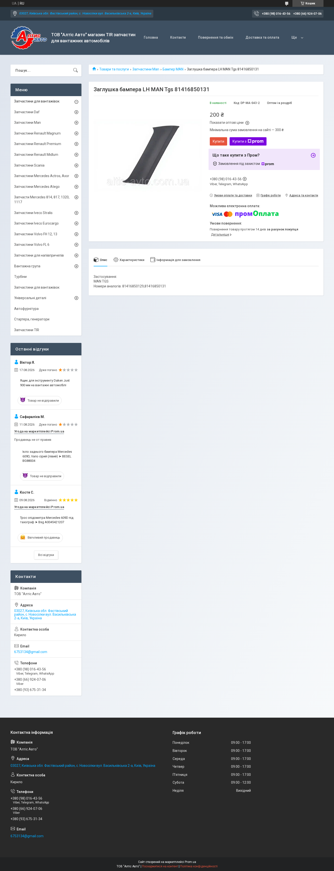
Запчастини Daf (27, 112)
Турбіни (20, 277)
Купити (218, 141)
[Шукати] (75, 70)
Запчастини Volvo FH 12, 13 (35, 234)
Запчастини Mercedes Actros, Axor (41, 176)
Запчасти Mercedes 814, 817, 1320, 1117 (41, 199)
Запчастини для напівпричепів (39, 255)
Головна (151, 37)
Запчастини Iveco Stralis (33, 213)
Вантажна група (27, 266)
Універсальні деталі (30, 298)
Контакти (178, 37)
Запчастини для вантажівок (36, 101)
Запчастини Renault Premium (37, 144)
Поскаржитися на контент (160, 866)
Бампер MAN (173, 69)
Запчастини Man (146, 69)
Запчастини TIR (26, 330)
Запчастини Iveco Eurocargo (36, 223)
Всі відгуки (46, 555)
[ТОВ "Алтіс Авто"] (29, 38)
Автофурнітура (26, 309)
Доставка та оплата (262, 37)
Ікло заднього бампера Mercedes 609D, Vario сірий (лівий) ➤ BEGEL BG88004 (47, 456)
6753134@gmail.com (30, 652)
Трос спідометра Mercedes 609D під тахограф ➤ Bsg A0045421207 (46, 520)
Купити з (239, 141)
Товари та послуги (114, 69)
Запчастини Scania (29, 165)
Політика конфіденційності (199, 866)
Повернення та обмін (215, 37)
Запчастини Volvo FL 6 (31, 245)
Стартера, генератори (31, 319)
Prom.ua (190, 862)
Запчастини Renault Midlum (36, 155)
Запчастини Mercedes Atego (37, 187)
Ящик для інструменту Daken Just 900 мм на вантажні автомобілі (45, 383)
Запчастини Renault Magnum (37, 133)
